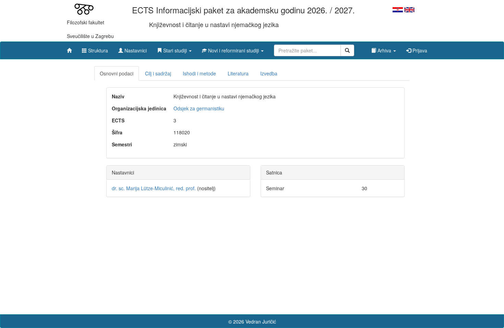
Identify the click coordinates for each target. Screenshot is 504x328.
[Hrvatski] (398, 8)
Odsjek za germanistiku (198, 108)
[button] (174, 49)
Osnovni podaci (116, 73)
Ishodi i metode (199, 73)
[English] (409, 8)
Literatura (238, 73)
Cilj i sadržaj (158, 73)
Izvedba (268, 73)
